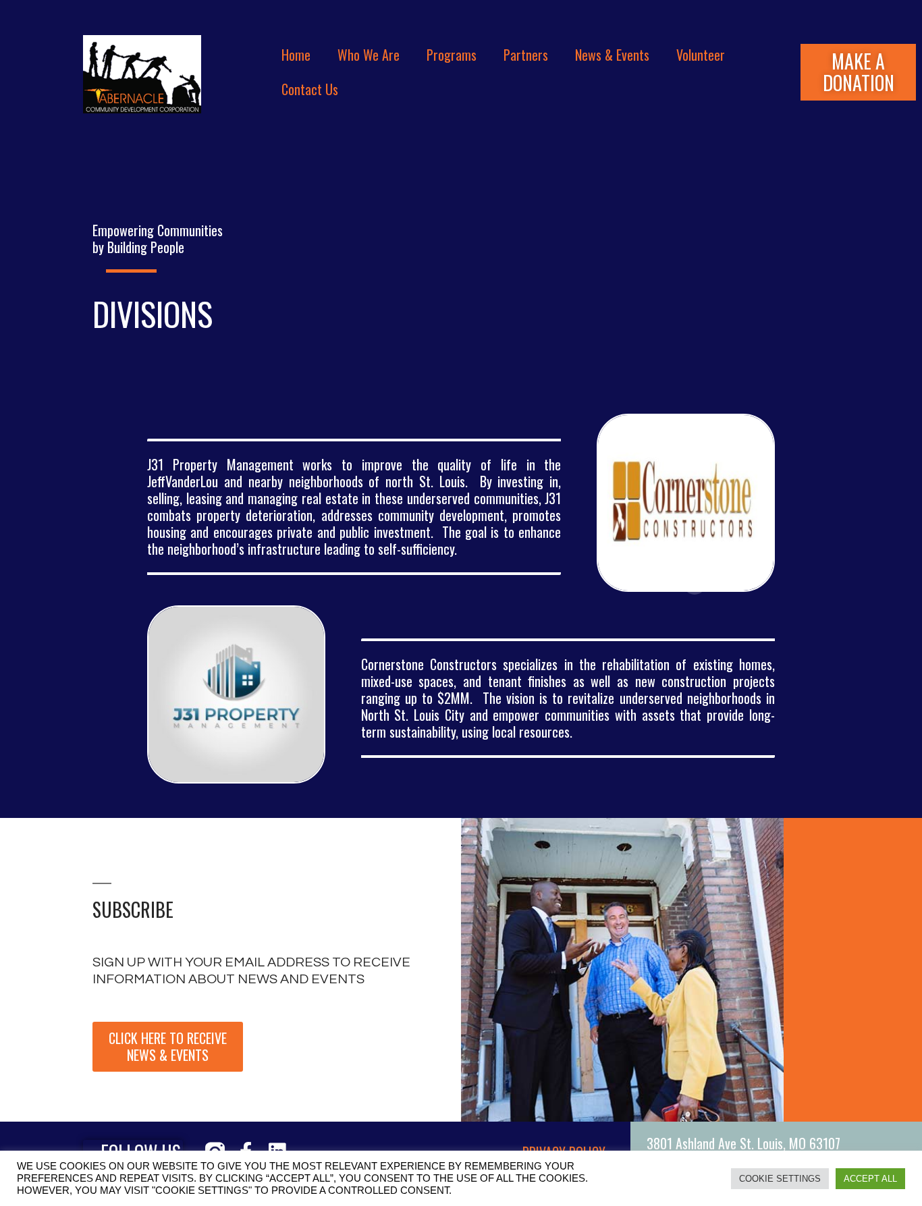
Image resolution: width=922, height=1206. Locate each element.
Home (295, 55)
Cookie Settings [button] (780, 1179)
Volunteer (700, 55)
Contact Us (309, 89)
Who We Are (368, 55)
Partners (526, 55)
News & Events (612, 55)
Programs (452, 55)
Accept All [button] (870, 1179)
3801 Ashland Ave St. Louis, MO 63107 (743, 1143)
